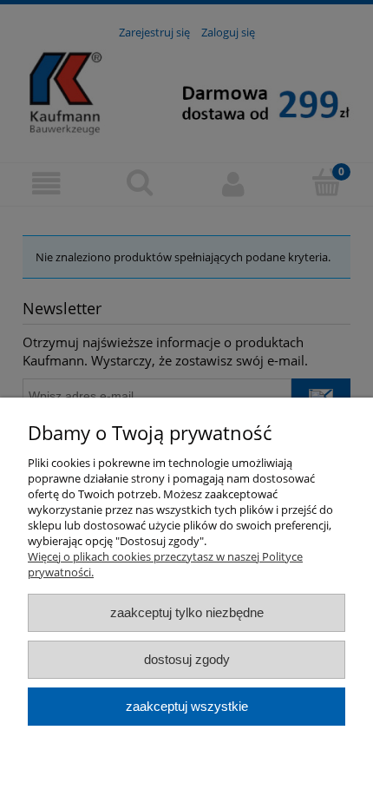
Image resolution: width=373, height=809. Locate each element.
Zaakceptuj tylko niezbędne (187, 612)
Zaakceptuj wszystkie (187, 706)
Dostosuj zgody (187, 659)
